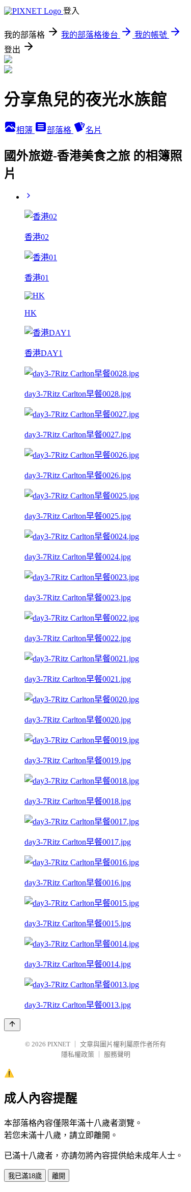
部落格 (60, 130)
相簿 (25, 130)
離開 (58, 1176)
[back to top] (12, 1024)
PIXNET (58, 1044)
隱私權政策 (77, 1054)
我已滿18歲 (25, 1176)
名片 (94, 130)
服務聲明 (117, 1054)
